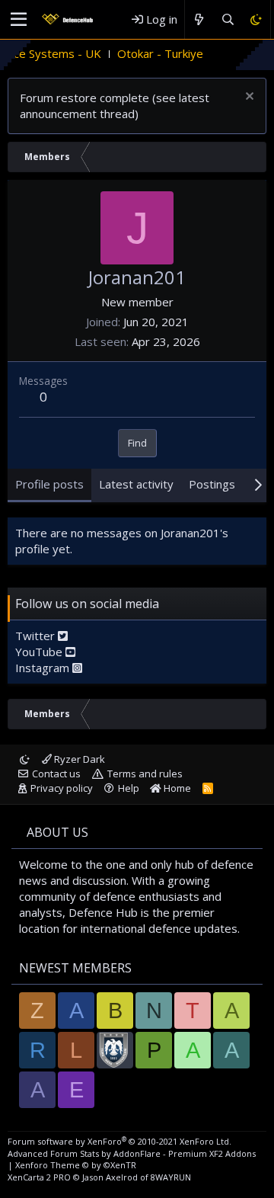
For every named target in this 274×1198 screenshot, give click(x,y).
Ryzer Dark (78, 759)
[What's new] (199, 19)
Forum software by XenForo (119, 1141)
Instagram (43, 667)
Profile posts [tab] (49, 484)
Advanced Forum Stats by (132, 1153)
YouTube (40, 651)
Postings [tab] (212, 484)
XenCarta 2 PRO (39, 1177)
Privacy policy (61, 788)
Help (128, 788)
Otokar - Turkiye (150, 53)
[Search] (227, 19)
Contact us (56, 773)
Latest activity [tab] (136, 484)
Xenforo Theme (75, 1165)
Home (176, 788)
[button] (18, 20)
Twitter (36, 635)
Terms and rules (145, 773)
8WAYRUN (171, 1177)
